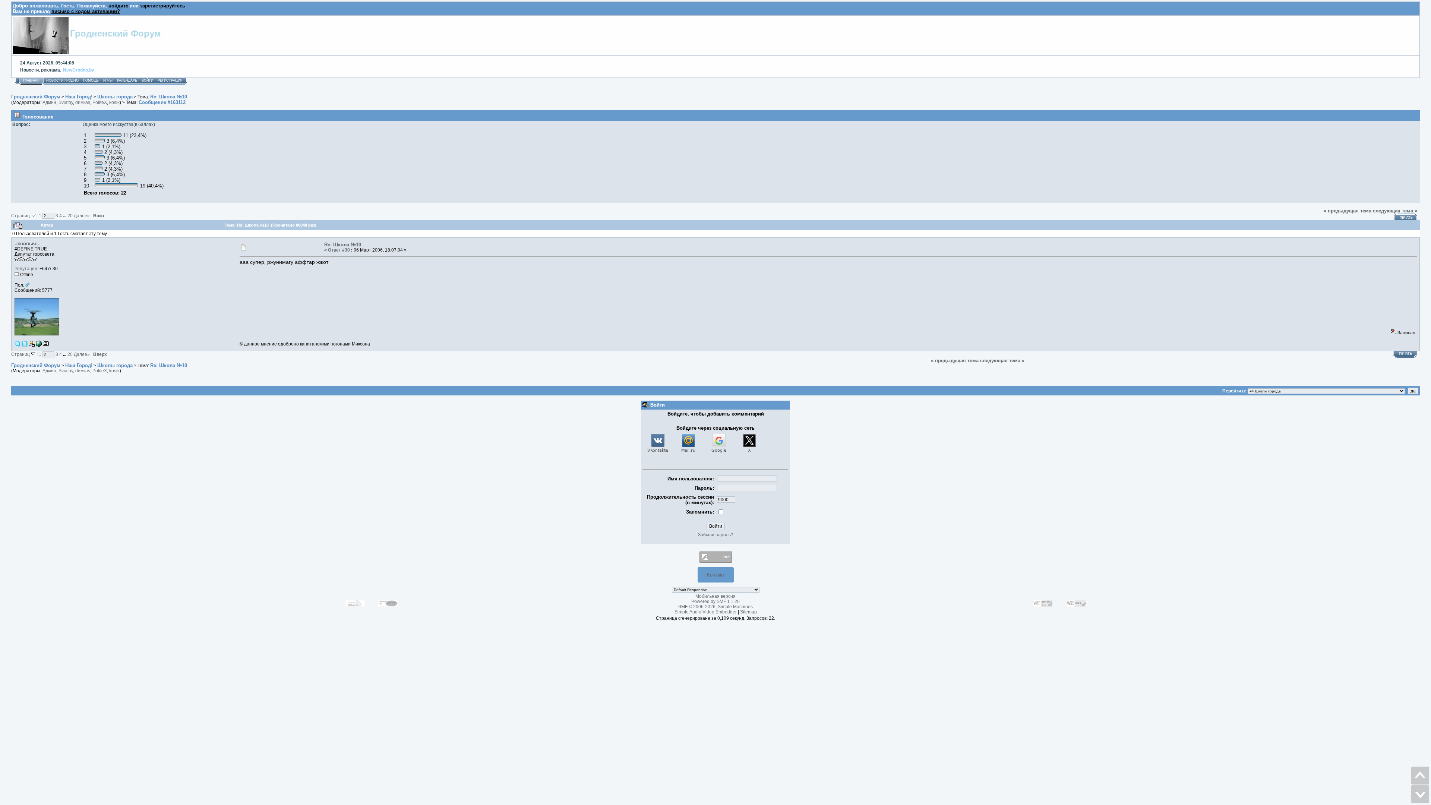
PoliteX (99, 102)
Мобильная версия (715, 596)
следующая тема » (1395, 211)
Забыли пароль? (715, 534)
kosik (114, 102)
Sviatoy (66, 102)
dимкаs (82, 102)
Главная (31, 80)
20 (70, 215)
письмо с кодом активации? (85, 11)
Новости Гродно (62, 80)
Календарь (127, 80)
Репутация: (26, 268)
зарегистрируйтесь (162, 6)
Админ (49, 102)
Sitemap (748, 612)
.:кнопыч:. (27, 243)
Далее (82, 215)
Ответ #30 (339, 250)
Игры (108, 80)
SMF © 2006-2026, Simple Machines (715, 606)
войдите (118, 6)
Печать (1406, 218)
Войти (147, 80)
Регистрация (170, 80)
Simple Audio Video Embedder (706, 612)
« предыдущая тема (1347, 211)
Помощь (91, 80)
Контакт (715, 575)
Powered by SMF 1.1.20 (715, 601)
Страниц (21, 215)
